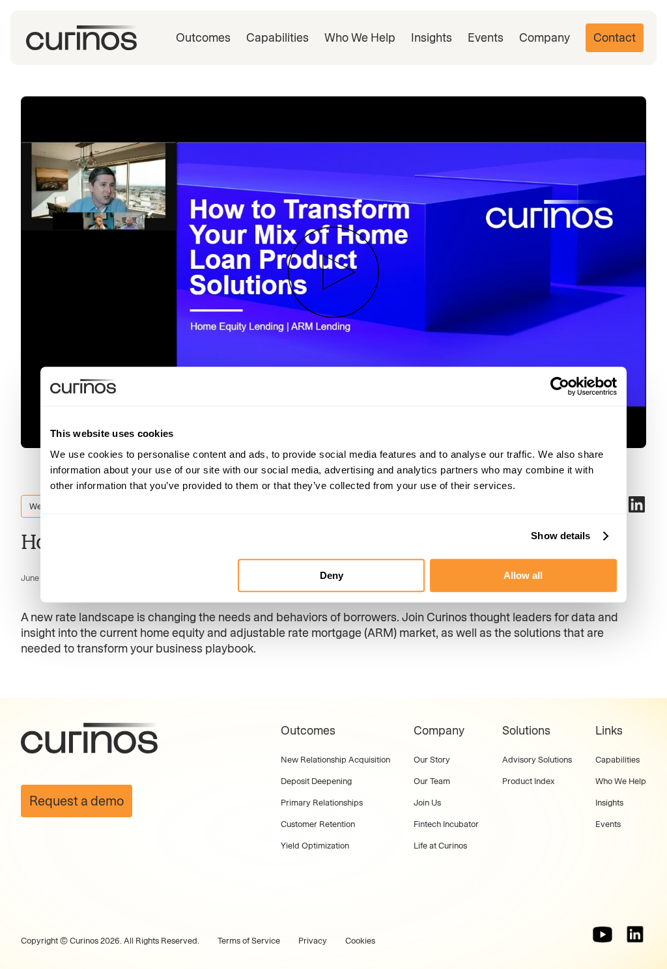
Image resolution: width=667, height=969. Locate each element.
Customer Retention (318, 824)
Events (486, 38)
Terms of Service (249, 941)
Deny (331, 575)
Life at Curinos (440, 845)
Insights (431, 38)
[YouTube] (602, 934)
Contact (614, 38)
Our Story (432, 760)
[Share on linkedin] (636, 504)
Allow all (523, 575)
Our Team (432, 781)
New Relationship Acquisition (335, 760)
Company (544, 38)
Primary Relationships (322, 803)
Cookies (360, 941)
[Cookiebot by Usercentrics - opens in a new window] (560, 386)
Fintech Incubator (446, 824)
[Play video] (333, 272)
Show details (560, 535)
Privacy (312, 941)
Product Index (528, 781)
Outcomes (203, 38)
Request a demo (76, 801)
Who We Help (359, 38)
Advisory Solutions (537, 760)
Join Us (427, 803)
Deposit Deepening (316, 781)
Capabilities (277, 38)
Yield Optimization (315, 845)
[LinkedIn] (635, 934)
